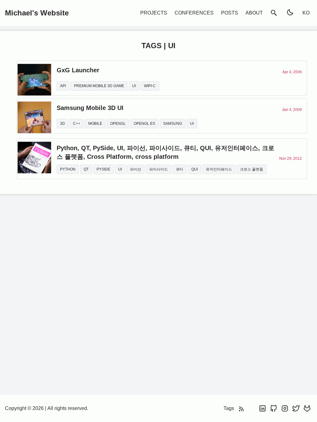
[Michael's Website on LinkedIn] (263, 408)
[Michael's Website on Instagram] (285, 408)
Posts (229, 12)
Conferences (194, 12)
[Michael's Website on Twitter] (296, 408)
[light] (290, 12)
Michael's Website (37, 13)
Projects (153, 12)
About (254, 12)
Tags (229, 408)
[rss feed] (241, 408)
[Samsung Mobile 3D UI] (34, 116)
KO (306, 12)
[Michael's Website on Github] (274, 408)
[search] (274, 13)
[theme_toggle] (290, 12)
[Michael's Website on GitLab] (307, 408)
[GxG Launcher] (34, 78)
